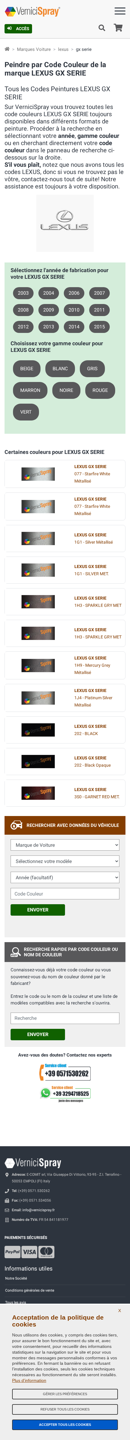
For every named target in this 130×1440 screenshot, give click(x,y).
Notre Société (16, 1278)
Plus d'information (29, 1380)
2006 (74, 293)
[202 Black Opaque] (38, 761)
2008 (23, 310)
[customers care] (65, 1072)
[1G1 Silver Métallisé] (38, 538)
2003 (23, 293)
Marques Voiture (34, 49)
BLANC (60, 368)
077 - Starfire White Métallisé (92, 474)
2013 (48, 327)
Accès (22, 28)
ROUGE (100, 390)
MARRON (30, 390)
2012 (23, 327)
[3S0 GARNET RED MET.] (38, 793)
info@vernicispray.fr (38, 1210)
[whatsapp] (65, 1094)
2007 (99, 293)
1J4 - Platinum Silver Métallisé (93, 698)
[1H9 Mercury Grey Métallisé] (38, 665)
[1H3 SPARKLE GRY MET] (38, 601)
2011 (99, 310)
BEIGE (26, 368)
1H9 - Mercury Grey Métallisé (92, 665)
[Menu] (120, 12)
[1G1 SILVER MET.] (38, 570)
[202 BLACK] (38, 730)
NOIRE (66, 390)
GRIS (92, 368)
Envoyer (37, 910)
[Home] (7, 49)
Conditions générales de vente (29, 1290)
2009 (48, 310)
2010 (74, 310)
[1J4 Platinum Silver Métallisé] (38, 698)
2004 (48, 293)
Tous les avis (15, 1302)
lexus (63, 49)
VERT (26, 412)
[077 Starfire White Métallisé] (38, 474)
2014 (74, 327)
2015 (99, 327)
